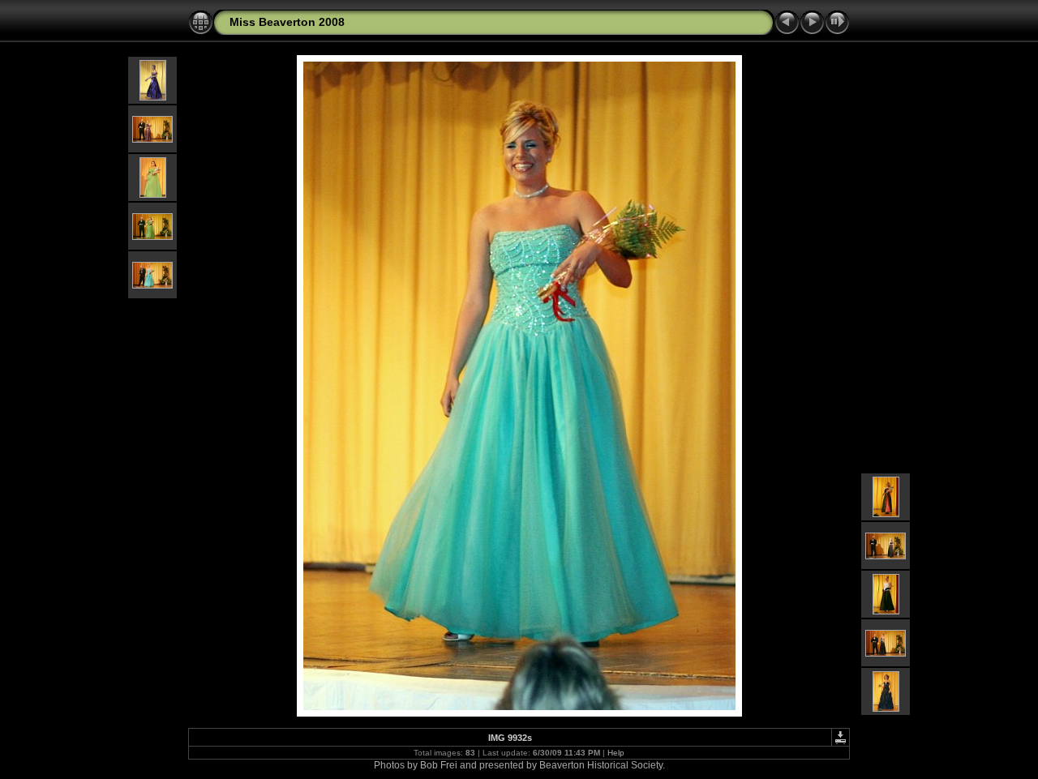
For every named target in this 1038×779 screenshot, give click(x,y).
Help (615, 752)
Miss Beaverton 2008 (287, 21)
